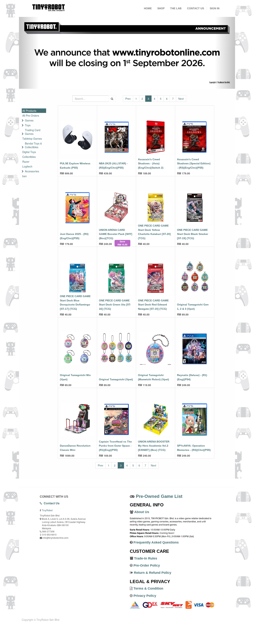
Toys (27, 125)
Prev (128, 98)
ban (24, 176)
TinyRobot (47, 510)
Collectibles (29, 157)
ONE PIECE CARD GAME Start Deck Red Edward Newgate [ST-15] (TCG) (153, 304)
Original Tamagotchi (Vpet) (116, 379)
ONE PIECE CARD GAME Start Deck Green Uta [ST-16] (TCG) (115, 304)
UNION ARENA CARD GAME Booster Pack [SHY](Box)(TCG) (115, 234)
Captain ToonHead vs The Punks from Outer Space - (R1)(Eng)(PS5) (115, 445)
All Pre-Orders (30, 115)
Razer (25, 161)
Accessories (32, 171)
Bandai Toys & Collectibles (33, 145)
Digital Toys (29, 152)
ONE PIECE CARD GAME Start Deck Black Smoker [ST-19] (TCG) (192, 234)
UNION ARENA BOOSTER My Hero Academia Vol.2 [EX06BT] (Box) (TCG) (153, 445)
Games (29, 120)
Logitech (27, 166)
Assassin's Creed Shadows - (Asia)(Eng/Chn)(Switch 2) (150, 163)
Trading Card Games (32, 132)
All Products (29, 111)
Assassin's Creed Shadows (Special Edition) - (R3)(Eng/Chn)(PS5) (193, 163)
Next (181, 98)
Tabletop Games (32, 138)
